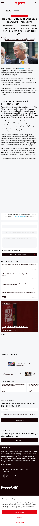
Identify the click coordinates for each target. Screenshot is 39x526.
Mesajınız (4, 236)
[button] (2, 2)
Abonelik (18, 440)
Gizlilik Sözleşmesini (11, 415)
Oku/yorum (6, 303)
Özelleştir (19, 517)
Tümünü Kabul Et (19, 512)
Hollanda (30, 39)
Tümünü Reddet (19, 522)
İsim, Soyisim (5, 224)
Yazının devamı (6, 465)
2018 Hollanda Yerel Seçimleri (19, 16)
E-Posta (4, 230)
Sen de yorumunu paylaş (18, 254)
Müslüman (16, 10)
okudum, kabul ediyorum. (19, 415)
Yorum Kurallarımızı (19, 216)
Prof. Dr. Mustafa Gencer (9, 330)
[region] (19, 511)
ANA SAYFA (7, 10)
